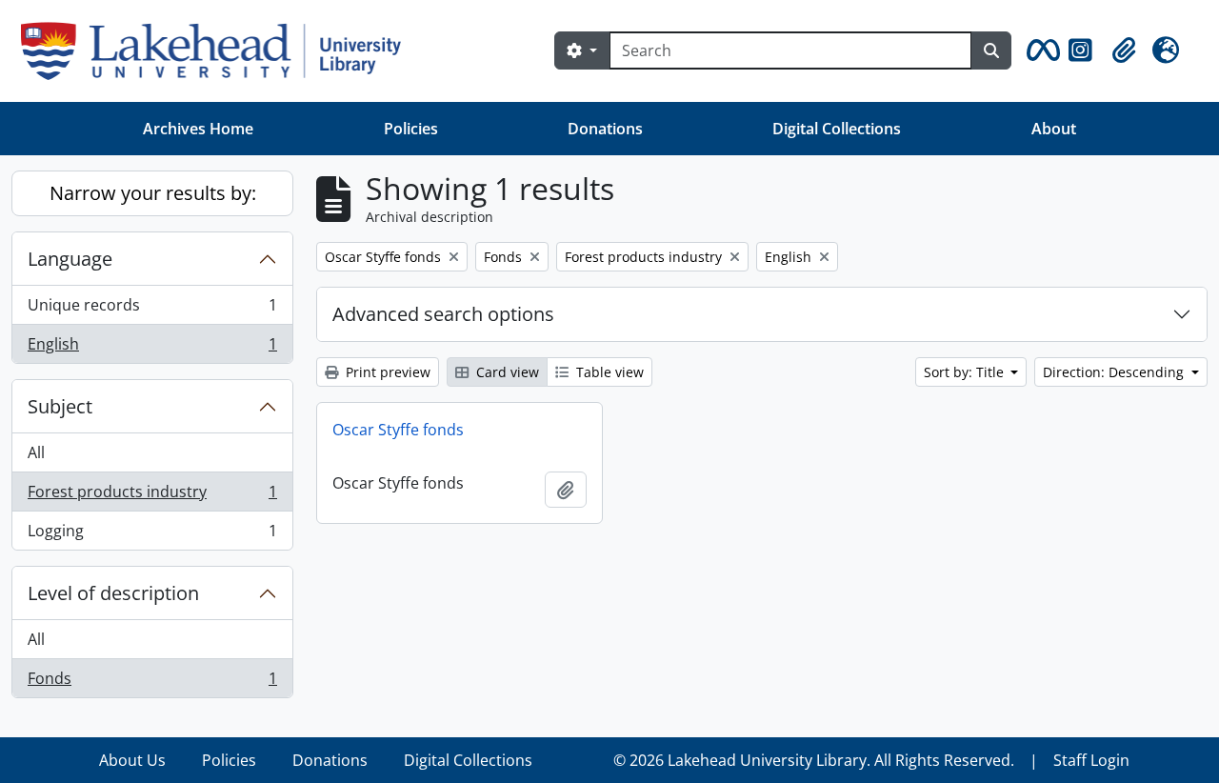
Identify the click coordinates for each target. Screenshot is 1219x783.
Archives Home (198, 128)
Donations (605, 128)
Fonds (152, 682)
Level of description (113, 593)
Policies (411, 128)
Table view (608, 372)
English (152, 348)
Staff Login (1091, 760)
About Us (132, 760)
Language (70, 258)
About (1053, 128)
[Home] (218, 51)
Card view (505, 372)
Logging (152, 535)
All (36, 452)
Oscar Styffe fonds (398, 429)
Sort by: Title (966, 372)
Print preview (386, 372)
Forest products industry (152, 496)
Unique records (152, 309)
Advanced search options (443, 314)
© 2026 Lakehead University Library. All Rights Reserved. (813, 760)
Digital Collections (836, 128)
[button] (1040, 50)
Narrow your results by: (153, 193)
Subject (60, 406)
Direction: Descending (1115, 372)
